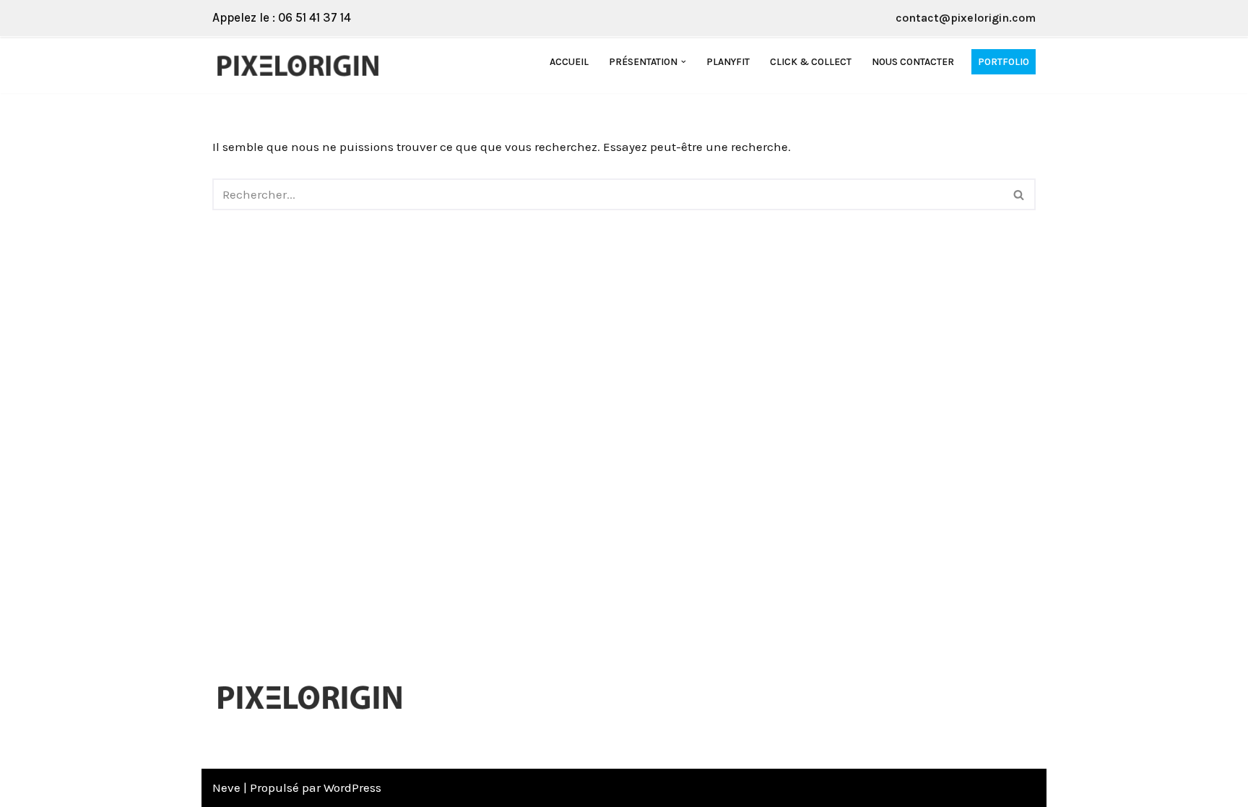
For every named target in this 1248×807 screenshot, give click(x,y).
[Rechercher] (1019, 194)
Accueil (569, 61)
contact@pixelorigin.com (966, 18)
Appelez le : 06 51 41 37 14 (281, 17)
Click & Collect (811, 61)
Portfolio (1003, 61)
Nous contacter (913, 61)
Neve (226, 787)
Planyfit (728, 61)
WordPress (352, 787)
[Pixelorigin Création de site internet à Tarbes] (301, 65)
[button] (683, 61)
